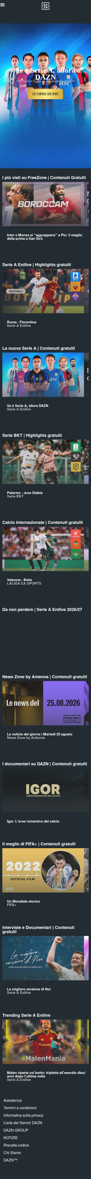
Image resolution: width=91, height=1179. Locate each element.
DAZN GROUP (16, 1130)
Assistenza (13, 1100)
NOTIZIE (11, 1137)
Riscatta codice (16, 1145)
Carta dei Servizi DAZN (23, 1122)
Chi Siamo (12, 1152)
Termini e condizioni (20, 1107)
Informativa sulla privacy (23, 1115)
